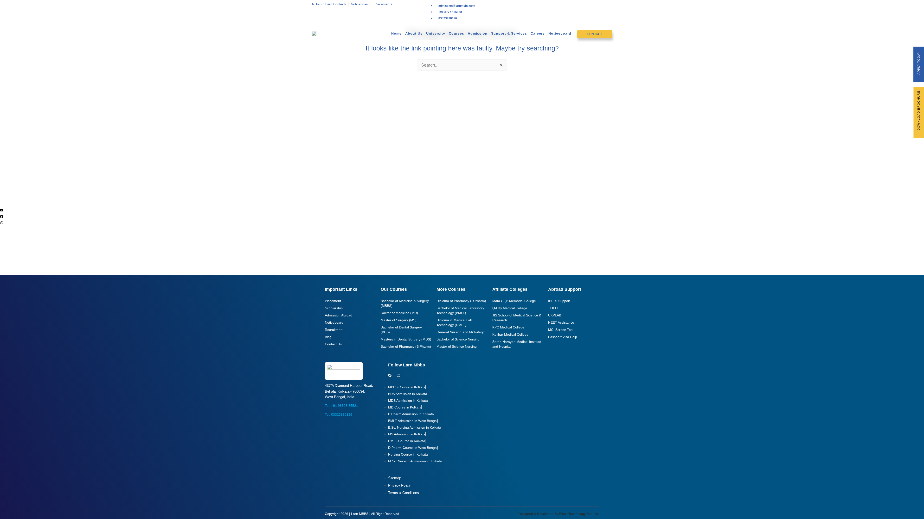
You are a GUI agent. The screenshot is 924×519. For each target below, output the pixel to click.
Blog (328, 337)
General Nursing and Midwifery (460, 332)
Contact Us (333, 344)
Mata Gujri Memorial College (514, 301)
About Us (414, 33)
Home (396, 33)
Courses (456, 33)
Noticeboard (360, 4)
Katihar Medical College (510, 334)
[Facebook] (1, 216)
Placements (383, 4)
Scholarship (334, 308)
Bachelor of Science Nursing (458, 339)
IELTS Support (559, 301)
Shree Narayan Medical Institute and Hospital (516, 344)
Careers (538, 33)
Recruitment (334, 330)
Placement (333, 301)
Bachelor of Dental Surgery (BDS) (401, 329)
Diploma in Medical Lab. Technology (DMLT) (454, 322)
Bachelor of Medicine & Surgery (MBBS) (405, 303)
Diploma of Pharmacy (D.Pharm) (461, 301)
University (435, 33)
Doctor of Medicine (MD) (399, 313)
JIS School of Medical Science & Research (516, 317)
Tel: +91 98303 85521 (341, 406)
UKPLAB (554, 315)
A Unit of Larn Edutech (329, 4)
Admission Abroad (338, 315)
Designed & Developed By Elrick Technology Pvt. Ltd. (559, 514)
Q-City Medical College (509, 308)
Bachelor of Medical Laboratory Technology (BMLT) (460, 310)
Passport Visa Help (562, 337)
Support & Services (509, 33)
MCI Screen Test (560, 330)
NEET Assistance (561, 322)
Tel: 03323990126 (338, 414)
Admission (478, 33)
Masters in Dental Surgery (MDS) (406, 339)
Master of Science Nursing (456, 346)
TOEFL (553, 308)
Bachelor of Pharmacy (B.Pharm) (406, 346)
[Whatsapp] (1, 222)
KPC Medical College (508, 327)
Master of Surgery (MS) (399, 320)
